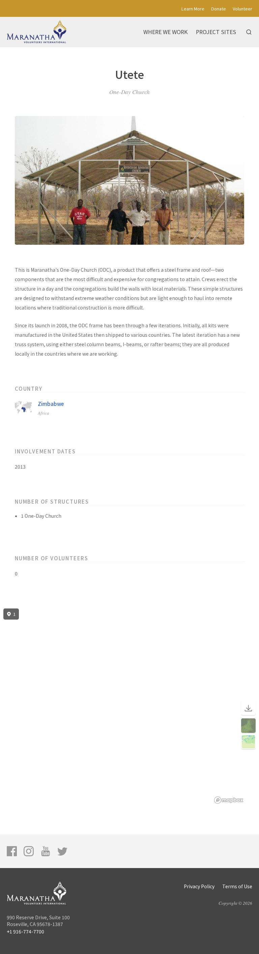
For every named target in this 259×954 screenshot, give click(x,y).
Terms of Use (237, 886)
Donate (218, 8)
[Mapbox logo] (228, 800)
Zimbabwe (51, 403)
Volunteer (242, 8)
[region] (129, 706)
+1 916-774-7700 (25, 931)
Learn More (192, 8)
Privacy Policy (199, 886)
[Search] (249, 32)
